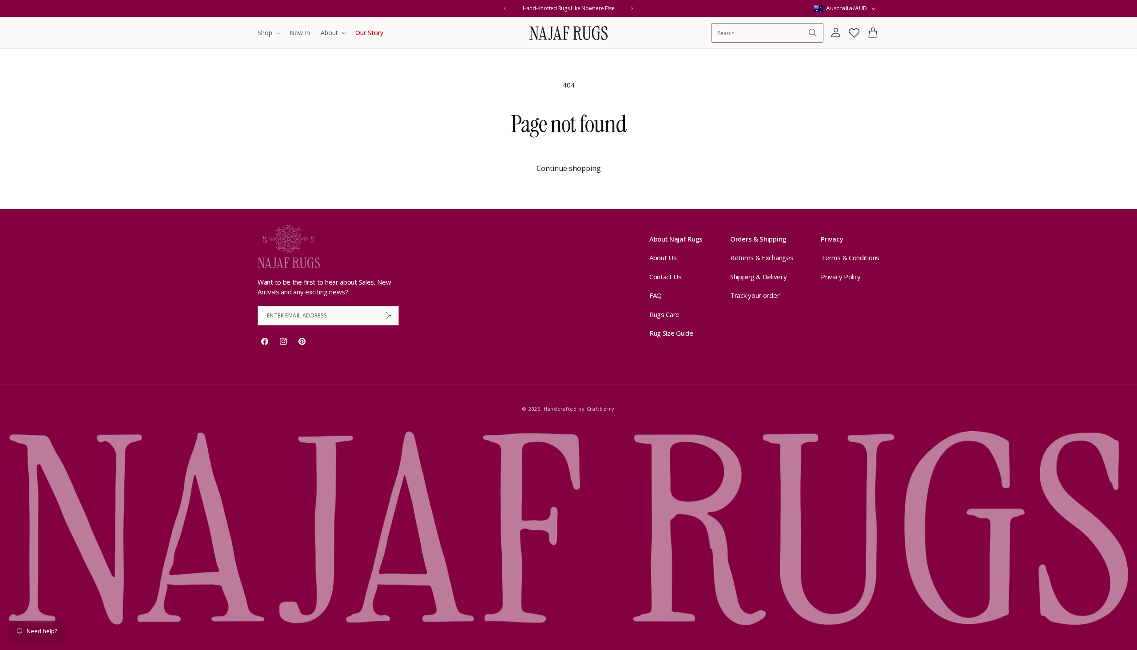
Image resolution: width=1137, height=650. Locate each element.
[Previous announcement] (505, 8)
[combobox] (763, 33)
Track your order (754, 295)
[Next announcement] (632, 8)
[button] (268, 33)
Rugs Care (664, 314)
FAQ (655, 295)
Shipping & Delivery (758, 276)
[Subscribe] (388, 315)
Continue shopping (569, 168)
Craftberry (601, 408)
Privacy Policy (841, 276)
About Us (663, 257)
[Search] (813, 33)
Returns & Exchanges (761, 257)
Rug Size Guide (671, 333)
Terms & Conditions (850, 257)
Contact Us (665, 276)
